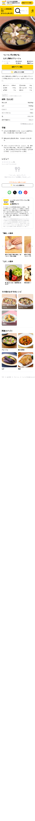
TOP (3, 377)
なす (3, 105)
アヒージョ (16, 377)
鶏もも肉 (4, 102)
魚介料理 (9, 377)
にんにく (4, 109)
